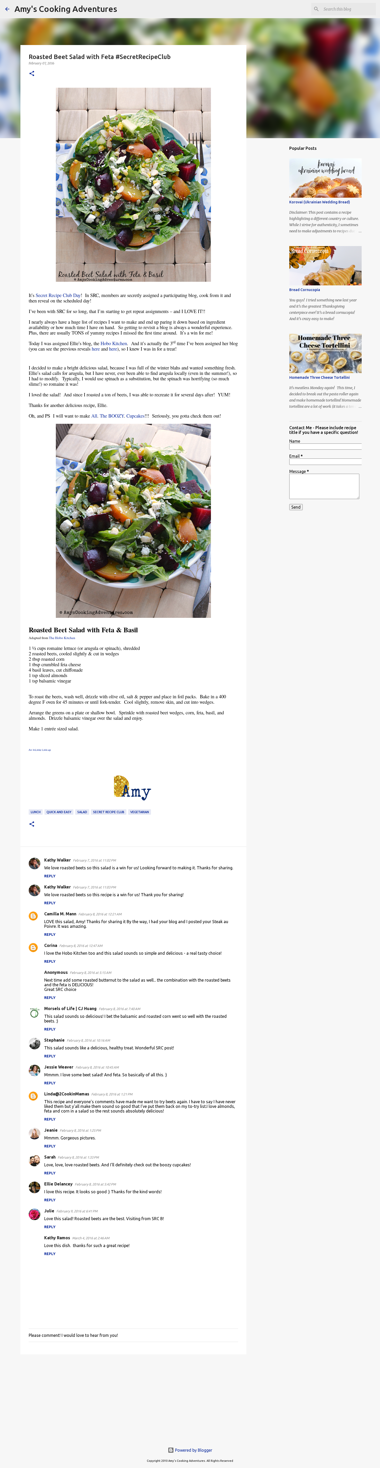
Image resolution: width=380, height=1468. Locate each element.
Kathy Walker (57, 860)
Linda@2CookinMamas (66, 1094)
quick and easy (59, 812)
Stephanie (54, 1040)
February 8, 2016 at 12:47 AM (80, 945)
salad (82, 812)
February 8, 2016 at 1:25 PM (80, 1130)
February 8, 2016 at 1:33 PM (78, 1157)
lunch (36, 812)
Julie (49, 1210)
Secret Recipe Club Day (58, 295)
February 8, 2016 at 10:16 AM (88, 1040)
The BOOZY (112, 415)
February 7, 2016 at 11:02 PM (94, 860)
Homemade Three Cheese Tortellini (319, 377)
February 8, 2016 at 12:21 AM (99, 914)
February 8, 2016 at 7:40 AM (119, 1009)
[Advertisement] (133, 1398)
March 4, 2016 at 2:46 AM (90, 1238)
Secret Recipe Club (108, 812)
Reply (50, 876)
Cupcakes (135, 415)
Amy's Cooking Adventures (65, 8)
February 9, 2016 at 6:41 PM (76, 1211)
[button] (32, 73)
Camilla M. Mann (60, 913)
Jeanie (51, 1130)
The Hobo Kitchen (62, 637)
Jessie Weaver (58, 1067)
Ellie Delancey (58, 1184)
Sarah (50, 1157)
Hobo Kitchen (114, 343)
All (94, 415)
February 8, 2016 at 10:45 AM (97, 1067)
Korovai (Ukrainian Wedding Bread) (319, 202)
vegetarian (139, 812)
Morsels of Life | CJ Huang (70, 1008)
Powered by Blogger (193, 1450)
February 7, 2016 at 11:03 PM (94, 887)
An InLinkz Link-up (40, 749)
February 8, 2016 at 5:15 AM (90, 972)
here (96, 348)
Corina (50, 945)
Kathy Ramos (57, 1237)
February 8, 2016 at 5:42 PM (95, 1184)
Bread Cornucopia (304, 290)
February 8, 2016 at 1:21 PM (111, 1094)
